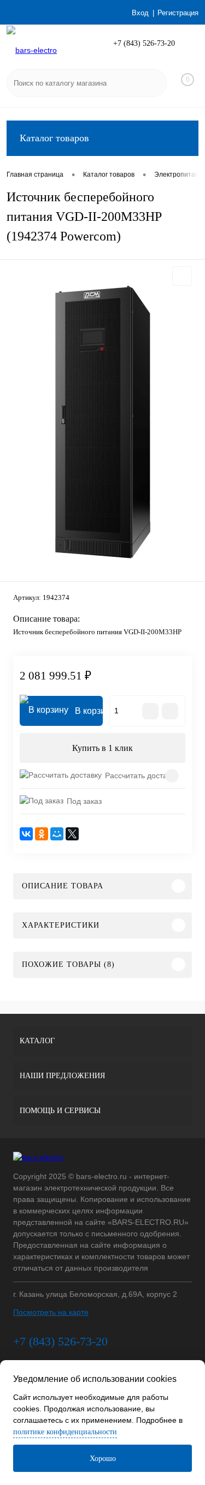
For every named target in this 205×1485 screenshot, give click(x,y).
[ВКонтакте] (26, 833)
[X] (72, 833)
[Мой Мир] (56, 833)
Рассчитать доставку (141, 775)
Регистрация (177, 13)
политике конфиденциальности (65, 1432)
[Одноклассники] (41, 833)
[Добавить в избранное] (182, 276)
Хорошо (103, 1458)
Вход (140, 13)
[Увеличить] (102, 422)
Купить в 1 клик (102, 748)
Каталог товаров (54, 138)
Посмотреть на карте (51, 1312)
